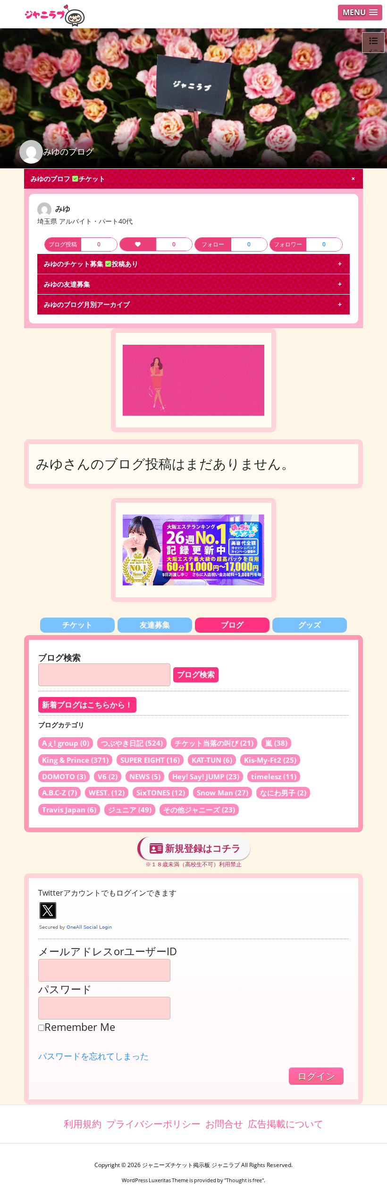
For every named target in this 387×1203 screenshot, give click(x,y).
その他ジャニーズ (199, 809)
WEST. (107, 792)
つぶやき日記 (132, 743)
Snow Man (222, 792)
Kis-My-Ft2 (270, 760)
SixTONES (160, 792)
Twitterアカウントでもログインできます (107, 893)
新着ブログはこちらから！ (87, 705)
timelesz (273, 776)
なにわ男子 (283, 792)
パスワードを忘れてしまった (93, 1056)
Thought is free (244, 1180)
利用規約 (82, 1123)
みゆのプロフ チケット (68, 178)
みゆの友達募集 (67, 283)
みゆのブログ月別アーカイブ (87, 304)
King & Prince (75, 760)
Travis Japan (69, 809)
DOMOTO (64, 776)
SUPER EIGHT (150, 760)
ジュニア (129, 809)
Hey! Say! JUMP (205, 776)
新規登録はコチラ (202, 848)
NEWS (144, 776)
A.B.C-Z (59, 792)
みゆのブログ (68, 151)
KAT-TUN (212, 760)
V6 (108, 776)
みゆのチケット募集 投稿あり (91, 263)
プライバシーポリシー (153, 1123)
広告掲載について (285, 1123)
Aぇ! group (65, 743)
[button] (360, 12)
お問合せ (224, 1123)
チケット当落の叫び (214, 743)
